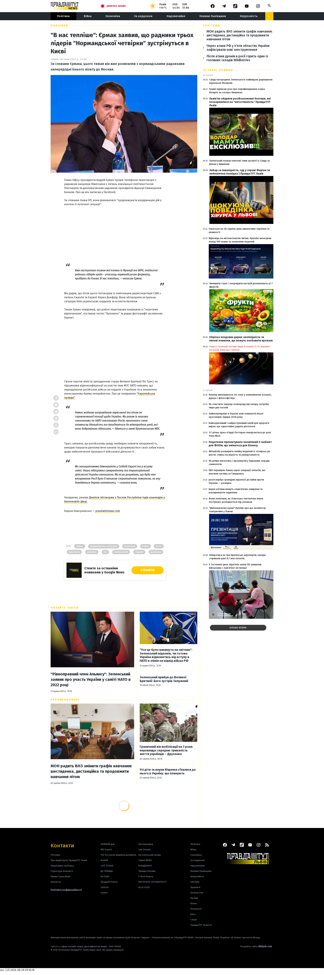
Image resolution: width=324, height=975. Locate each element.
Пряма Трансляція (60, 876)
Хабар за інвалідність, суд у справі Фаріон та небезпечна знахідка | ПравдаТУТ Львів (239, 172)
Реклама (55, 854)
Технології (195, 908)
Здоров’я (195, 887)
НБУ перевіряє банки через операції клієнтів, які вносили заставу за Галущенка (237, 472)
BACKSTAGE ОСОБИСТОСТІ (152, 881)
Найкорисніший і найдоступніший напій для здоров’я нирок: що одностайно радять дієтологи (239, 425)
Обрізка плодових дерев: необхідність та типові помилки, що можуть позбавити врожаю (241, 339)
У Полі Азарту (145, 876)
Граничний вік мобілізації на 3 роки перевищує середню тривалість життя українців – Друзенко (166, 750)
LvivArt (104, 892)
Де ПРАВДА (107, 871)
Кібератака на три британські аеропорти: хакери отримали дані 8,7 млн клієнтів (237, 557)
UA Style (105, 876)
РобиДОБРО (145, 865)
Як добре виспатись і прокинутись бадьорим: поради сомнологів (239, 462)
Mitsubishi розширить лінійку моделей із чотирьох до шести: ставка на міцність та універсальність (239, 453)
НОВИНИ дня (107, 844)
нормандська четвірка (103, 546)
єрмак (79, 546)
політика (129, 546)
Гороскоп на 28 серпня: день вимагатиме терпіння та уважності (239, 230)
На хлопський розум (149, 854)
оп (105, 552)
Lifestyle (194, 881)
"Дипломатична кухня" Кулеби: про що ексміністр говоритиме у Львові (237, 510)
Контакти (62, 845)
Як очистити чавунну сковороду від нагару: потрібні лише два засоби (239, 406)
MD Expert (106, 849)
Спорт (193, 919)
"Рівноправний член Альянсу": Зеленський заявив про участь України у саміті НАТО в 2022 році (91, 679)
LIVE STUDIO (107, 865)
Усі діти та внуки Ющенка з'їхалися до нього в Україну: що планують (168, 771)
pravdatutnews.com (107, 511)
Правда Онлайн (146, 871)
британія (74, 552)
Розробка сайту (256, 946)
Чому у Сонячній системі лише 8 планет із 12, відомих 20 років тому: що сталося (239, 348)
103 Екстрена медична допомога (118, 854)
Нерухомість (249, 16)
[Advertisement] (115, 232)
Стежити (147, 570)
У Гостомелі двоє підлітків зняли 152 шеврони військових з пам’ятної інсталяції (235, 566)
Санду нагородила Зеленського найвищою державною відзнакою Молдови (241, 81)
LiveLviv (105, 887)
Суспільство (196, 892)
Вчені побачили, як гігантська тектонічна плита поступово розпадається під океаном (236, 500)
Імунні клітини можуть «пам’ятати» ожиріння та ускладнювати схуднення (236, 491)
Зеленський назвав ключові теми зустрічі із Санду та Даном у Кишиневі (239, 162)
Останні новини (218, 70)
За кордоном (143, 16)
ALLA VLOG (144, 887)
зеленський (121, 552)
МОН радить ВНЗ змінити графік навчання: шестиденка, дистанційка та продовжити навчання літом (91, 771)
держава (156, 552)
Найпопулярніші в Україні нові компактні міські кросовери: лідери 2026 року (236, 415)
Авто (193, 914)
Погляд (194, 898)
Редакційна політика (62, 865)
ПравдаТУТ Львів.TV (201, 925)
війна (145, 546)
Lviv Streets (144, 849)
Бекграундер (145, 844)
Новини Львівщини (212, 16)
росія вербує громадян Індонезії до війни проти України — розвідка (236, 481)
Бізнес (193, 903)
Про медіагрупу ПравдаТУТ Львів (69, 860)
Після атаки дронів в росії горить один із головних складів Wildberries (237, 58)
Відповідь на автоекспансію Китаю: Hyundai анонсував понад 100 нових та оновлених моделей (240, 240)
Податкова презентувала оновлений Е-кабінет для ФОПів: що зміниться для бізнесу (240, 443)
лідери (139, 552)
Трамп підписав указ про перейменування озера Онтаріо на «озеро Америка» (237, 91)
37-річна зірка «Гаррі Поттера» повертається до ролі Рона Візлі (240, 434)
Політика (63, 16)
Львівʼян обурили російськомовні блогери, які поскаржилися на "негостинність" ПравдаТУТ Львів (240, 102)
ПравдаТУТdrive (109, 881)
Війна (88, 16)
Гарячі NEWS (145, 860)
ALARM (104, 860)
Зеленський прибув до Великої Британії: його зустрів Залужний (164, 679)
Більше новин (238, 628)
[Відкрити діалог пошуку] (269, 6)
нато (159, 546)
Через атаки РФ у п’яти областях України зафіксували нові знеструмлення (238, 48)
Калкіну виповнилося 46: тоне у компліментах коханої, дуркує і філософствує (240, 396)
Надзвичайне (176, 16)
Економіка (113, 16)
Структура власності (62, 871)
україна (91, 552)
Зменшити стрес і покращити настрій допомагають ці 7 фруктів (241, 285)
